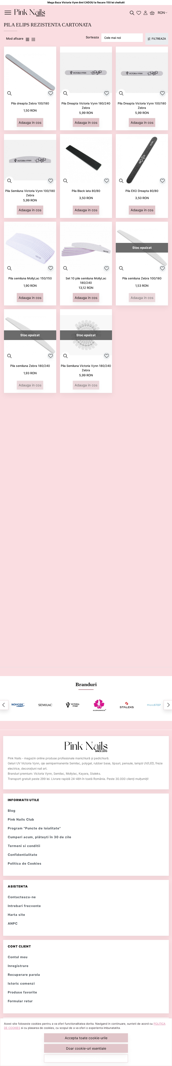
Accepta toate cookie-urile (86, 1038)
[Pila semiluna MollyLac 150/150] (30, 248)
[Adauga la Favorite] (50, 93)
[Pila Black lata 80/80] (86, 160)
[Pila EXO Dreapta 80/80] (142, 160)
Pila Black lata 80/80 (86, 191)
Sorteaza (92, 37)
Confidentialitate (22, 855)
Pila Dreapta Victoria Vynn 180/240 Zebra (85, 105)
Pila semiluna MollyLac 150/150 (30, 278)
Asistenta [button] (18, 886)
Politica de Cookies (25, 863)
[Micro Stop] (154, 705)
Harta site (16, 915)
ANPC (13, 923)
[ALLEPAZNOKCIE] (99, 705)
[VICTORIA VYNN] (72, 705)
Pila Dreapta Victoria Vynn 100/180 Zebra (142, 105)
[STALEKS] (126, 705)
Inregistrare (18, 966)
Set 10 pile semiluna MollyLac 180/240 (86, 280)
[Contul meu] (145, 12)
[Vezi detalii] (9, 92)
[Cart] (152, 12)
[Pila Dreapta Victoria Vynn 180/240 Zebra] (86, 73)
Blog (12, 811)
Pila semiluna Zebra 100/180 (142, 278)
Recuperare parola (24, 975)
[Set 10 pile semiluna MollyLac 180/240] (86, 248)
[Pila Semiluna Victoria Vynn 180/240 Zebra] (86, 335)
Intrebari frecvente (24, 906)
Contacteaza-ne (22, 897)
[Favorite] (139, 12)
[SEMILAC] (45, 705)
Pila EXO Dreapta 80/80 (141, 191)
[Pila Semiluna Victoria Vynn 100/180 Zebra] (30, 160)
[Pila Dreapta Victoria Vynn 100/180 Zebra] (142, 73)
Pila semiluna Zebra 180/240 (30, 365)
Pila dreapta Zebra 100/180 (30, 103)
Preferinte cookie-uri (86, 1058)
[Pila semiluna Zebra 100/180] (142, 248)
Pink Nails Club (21, 819)
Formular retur (20, 1001)
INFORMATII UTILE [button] (23, 800)
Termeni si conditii (24, 846)
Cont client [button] (19, 946)
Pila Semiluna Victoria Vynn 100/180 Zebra (30, 193)
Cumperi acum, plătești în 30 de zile (39, 837)
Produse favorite (22, 992)
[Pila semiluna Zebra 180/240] (30, 335)
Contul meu (17, 957)
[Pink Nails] (29, 12)
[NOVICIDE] (18, 705)
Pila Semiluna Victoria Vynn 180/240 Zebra (86, 368)
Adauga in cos (30, 122)
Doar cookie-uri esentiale (86, 1048)
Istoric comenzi (21, 983)
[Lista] (28, 39)
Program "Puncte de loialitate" (34, 828)
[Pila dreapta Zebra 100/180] (30, 73)
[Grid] (34, 39)
